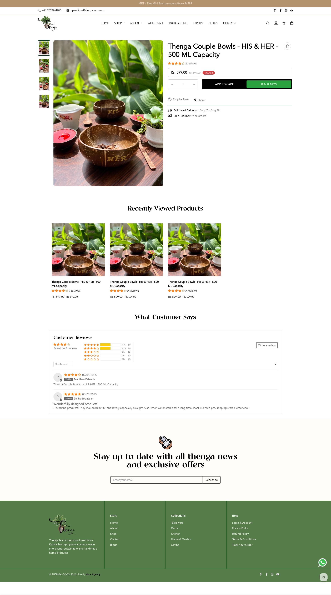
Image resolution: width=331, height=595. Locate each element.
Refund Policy (240, 534)
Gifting (175, 545)
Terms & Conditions (244, 539)
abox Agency (93, 574)
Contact (229, 23)
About (134, 23)
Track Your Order (242, 545)
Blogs (213, 23)
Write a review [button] (267, 345)
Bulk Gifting (178, 23)
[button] (176, 63)
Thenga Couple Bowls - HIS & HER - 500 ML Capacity (76, 284)
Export (198, 23)
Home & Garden (181, 539)
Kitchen (175, 534)
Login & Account (242, 523)
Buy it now (269, 84)
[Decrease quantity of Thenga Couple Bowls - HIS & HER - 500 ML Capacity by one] (172, 84)
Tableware (177, 523)
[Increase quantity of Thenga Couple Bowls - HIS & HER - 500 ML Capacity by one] (194, 84)
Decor (174, 528)
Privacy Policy (240, 528)
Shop (118, 23)
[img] (73, 375)
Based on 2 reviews (65, 348)
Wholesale (156, 23)
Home (105, 23)
